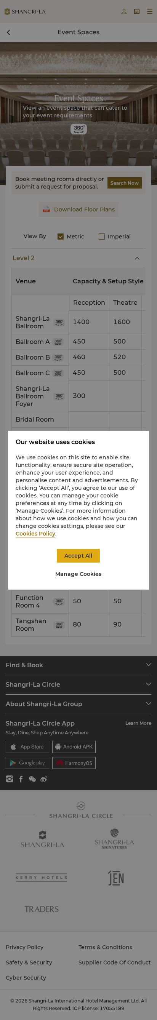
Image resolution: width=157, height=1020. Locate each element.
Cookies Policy (35, 533)
